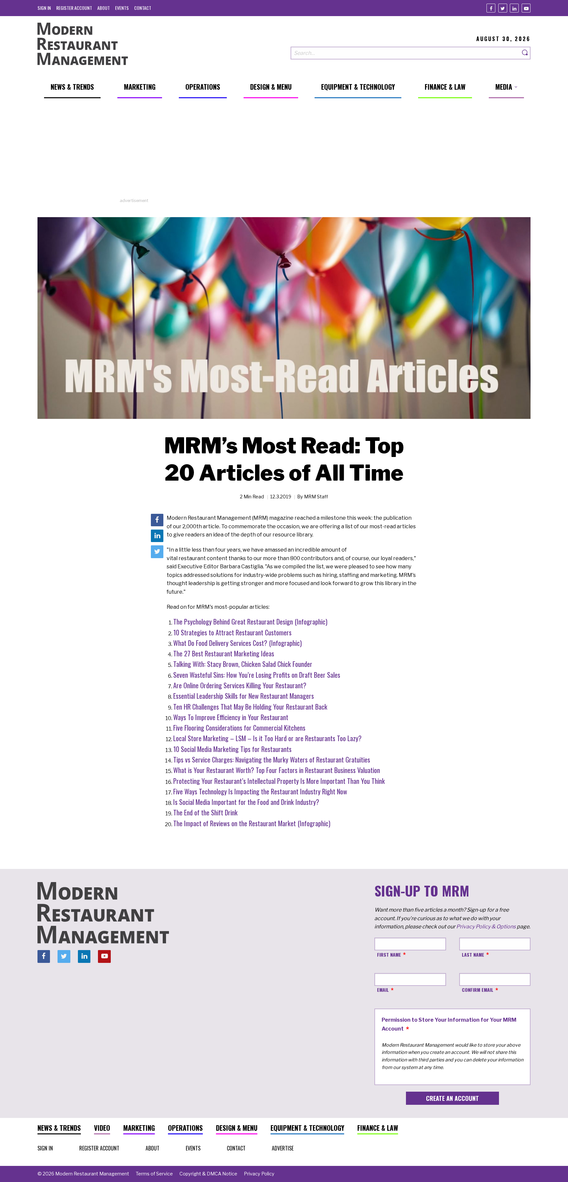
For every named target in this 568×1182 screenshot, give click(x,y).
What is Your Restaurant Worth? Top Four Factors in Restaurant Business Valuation (276, 770)
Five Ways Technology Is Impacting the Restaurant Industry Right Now (260, 791)
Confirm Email (477, 989)
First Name (389, 954)
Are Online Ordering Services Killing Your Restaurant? (239, 685)
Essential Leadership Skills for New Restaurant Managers (243, 696)
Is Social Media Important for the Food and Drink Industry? (246, 802)
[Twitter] (502, 8)
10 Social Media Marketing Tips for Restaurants (232, 749)
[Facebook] (490, 8)
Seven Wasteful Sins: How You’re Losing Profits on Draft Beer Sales (256, 675)
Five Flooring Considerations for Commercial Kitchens (239, 728)
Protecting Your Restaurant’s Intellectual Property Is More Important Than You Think (279, 781)
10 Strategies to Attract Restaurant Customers (232, 632)
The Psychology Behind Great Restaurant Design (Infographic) (250, 621)
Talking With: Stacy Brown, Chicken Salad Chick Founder (242, 664)
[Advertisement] (284, 151)
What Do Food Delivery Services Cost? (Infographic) (237, 643)
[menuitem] (44, 7)
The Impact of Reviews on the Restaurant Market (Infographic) (251, 823)
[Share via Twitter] (157, 552)
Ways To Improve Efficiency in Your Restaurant (230, 717)
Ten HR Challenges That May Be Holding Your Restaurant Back (250, 707)
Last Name (473, 954)
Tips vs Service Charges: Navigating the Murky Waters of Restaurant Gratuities (271, 759)
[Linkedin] (514, 8)
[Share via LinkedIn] (157, 536)
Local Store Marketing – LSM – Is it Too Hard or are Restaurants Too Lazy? (267, 738)
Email (383, 989)
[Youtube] (526, 8)
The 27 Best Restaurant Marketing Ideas (223, 653)
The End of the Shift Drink (205, 812)
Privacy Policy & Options (486, 926)
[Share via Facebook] (157, 520)
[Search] (525, 53)
